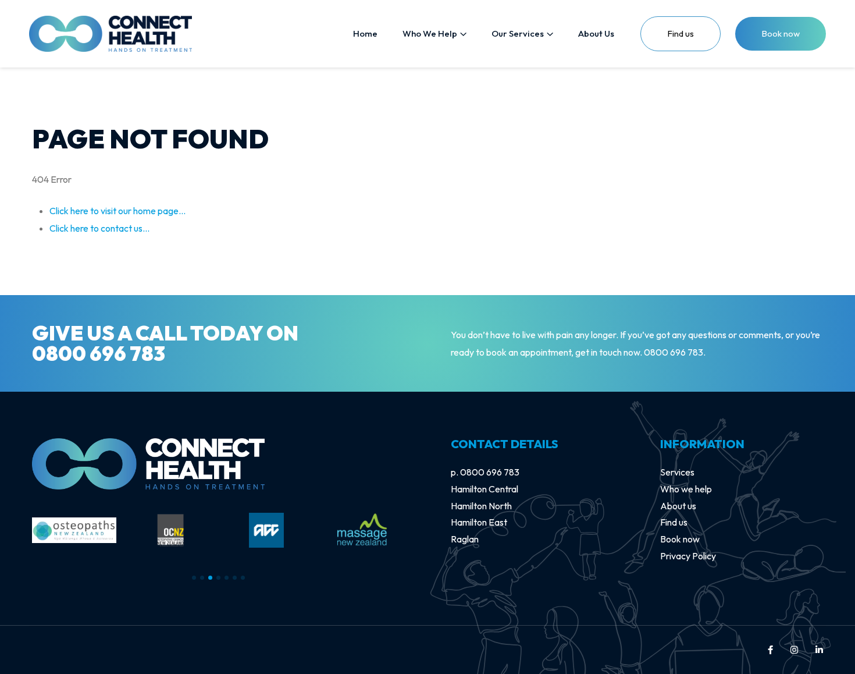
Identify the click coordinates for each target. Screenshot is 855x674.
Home (365, 33)
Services (677, 472)
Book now (780, 33)
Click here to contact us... (99, 228)
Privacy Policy (688, 556)
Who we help (686, 489)
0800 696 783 (98, 353)
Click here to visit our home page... (117, 211)
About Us (596, 33)
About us (678, 506)
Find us (673, 522)
